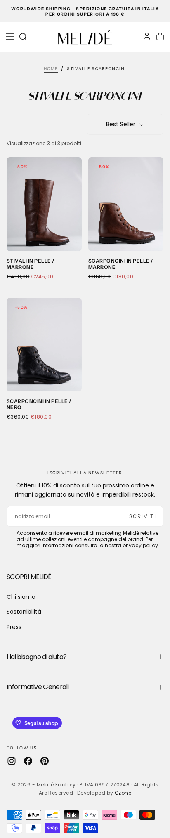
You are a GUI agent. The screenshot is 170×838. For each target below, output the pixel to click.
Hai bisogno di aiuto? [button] (37, 656)
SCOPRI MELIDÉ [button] (29, 576)
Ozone (123, 792)
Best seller (120, 124)
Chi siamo (21, 597)
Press (14, 627)
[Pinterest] (45, 761)
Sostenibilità (24, 611)
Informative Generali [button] (37, 687)
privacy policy (140, 545)
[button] (10, 37)
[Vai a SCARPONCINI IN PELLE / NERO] (44, 345)
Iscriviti (141, 516)
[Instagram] (12, 761)
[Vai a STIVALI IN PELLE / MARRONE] (44, 204)
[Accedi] (147, 36)
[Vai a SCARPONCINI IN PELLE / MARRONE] (125, 204)
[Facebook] (28, 761)
